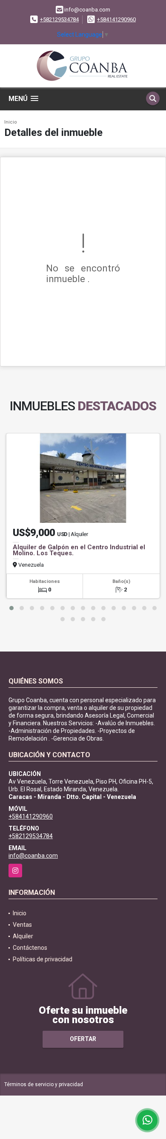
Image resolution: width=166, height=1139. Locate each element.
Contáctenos (30, 947)
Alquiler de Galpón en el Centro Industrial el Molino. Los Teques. (79, 550)
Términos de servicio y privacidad (43, 1084)
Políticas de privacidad (42, 959)
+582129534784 (59, 19)
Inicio (10, 122)
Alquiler (23, 936)
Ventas (22, 924)
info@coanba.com (33, 855)
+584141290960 (116, 19)
